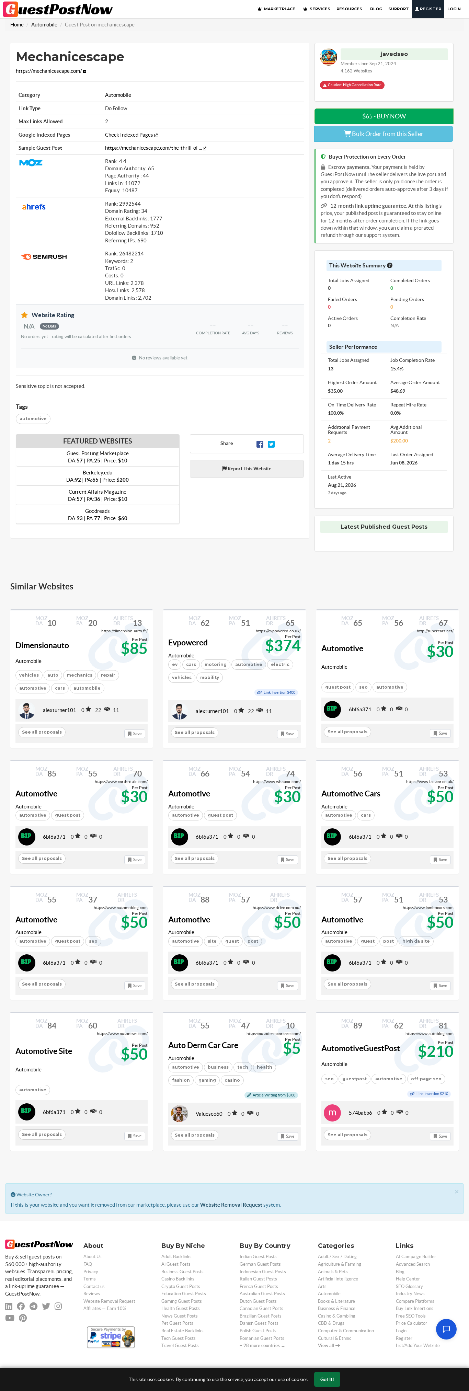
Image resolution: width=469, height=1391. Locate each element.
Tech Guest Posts (178, 1338)
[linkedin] (8, 1306)
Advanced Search (413, 1264)
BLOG (376, 9)
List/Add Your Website (418, 1345)
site (212, 941)
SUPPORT (398, 9)
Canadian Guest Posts (261, 1308)
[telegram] (33, 1306)
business (218, 1067)
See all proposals (42, 732)
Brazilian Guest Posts (261, 1316)
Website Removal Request (231, 1205)
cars (60, 688)
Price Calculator (411, 1323)
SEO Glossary (409, 1286)
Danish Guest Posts (259, 1323)
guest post (338, 687)
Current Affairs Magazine (97, 495)
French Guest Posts (259, 1286)
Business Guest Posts (182, 1271)
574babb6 (360, 1113)
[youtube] (9, 1318)
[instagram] (58, 1306)
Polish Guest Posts (258, 1330)
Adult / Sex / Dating (337, 1256)
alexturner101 (59, 710)
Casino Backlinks (177, 1278)
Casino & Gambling (336, 1316)
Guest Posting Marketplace (98, 456)
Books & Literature (336, 1301)
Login (454, 9)
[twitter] (46, 1306)
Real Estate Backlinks (182, 1330)
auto (52, 675)
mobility (209, 677)
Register (430, 9)
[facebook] (21, 1306)
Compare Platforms (415, 1301)
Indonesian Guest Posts (263, 1271)
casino (232, 1080)
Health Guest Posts (180, 1308)
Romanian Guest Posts (262, 1338)
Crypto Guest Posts (180, 1286)
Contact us (94, 1286)
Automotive (342, 648)
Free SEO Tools (411, 1316)
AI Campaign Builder (416, 1256)
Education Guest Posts (183, 1293)
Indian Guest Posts (258, 1256)
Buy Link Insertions (414, 1308)
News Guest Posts (179, 1316)
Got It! (327, 1379)
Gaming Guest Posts (181, 1301)
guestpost (354, 1078)
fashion (181, 1080)
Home (17, 24)
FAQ (87, 1264)
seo (363, 687)
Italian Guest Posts (258, 1278)
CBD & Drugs (331, 1323)
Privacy (90, 1271)
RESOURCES (349, 9)
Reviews (91, 1293)
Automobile (44, 24)
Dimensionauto (42, 645)
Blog (400, 1271)
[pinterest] (23, 1318)
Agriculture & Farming (339, 1264)
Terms (89, 1278)
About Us (92, 1256)
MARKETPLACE (279, 9)
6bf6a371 (360, 709)
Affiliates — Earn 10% (104, 1308)
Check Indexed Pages (129, 135)
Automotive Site (43, 1051)
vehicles (29, 675)
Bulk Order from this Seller (387, 133)
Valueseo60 (209, 1114)
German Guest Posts (260, 1264)
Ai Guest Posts (176, 1264)
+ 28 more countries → (262, 1345)
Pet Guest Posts (177, 1323)
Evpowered (188, 642)
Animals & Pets (333, 1271)
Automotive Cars (350, 793)
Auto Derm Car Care (203, 1045)
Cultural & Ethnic (334, 1338)
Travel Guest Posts (180, 1345)
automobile (87, 688)
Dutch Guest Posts (258, 1301)
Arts (322, 1286)
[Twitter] (271, 443)
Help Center (408, 1278)
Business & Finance (336, 1308)
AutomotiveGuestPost (360, 1048)
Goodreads (97, 514)
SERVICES (319, 9)
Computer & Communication (346, 1330)
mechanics (79, 675)
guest (232, 941)
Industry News (410, 1293)
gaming (207, 1080)
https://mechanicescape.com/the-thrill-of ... (154, 148)
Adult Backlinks (176, 1256)
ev (175, 664)
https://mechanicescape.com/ (49, 71)
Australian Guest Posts (262, 1293)
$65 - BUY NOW (384, 116)
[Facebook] (259, 443)
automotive (33, 418)
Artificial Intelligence (338, 1278)
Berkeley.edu (97, 476)
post (388, 941)
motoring (216, 664)
